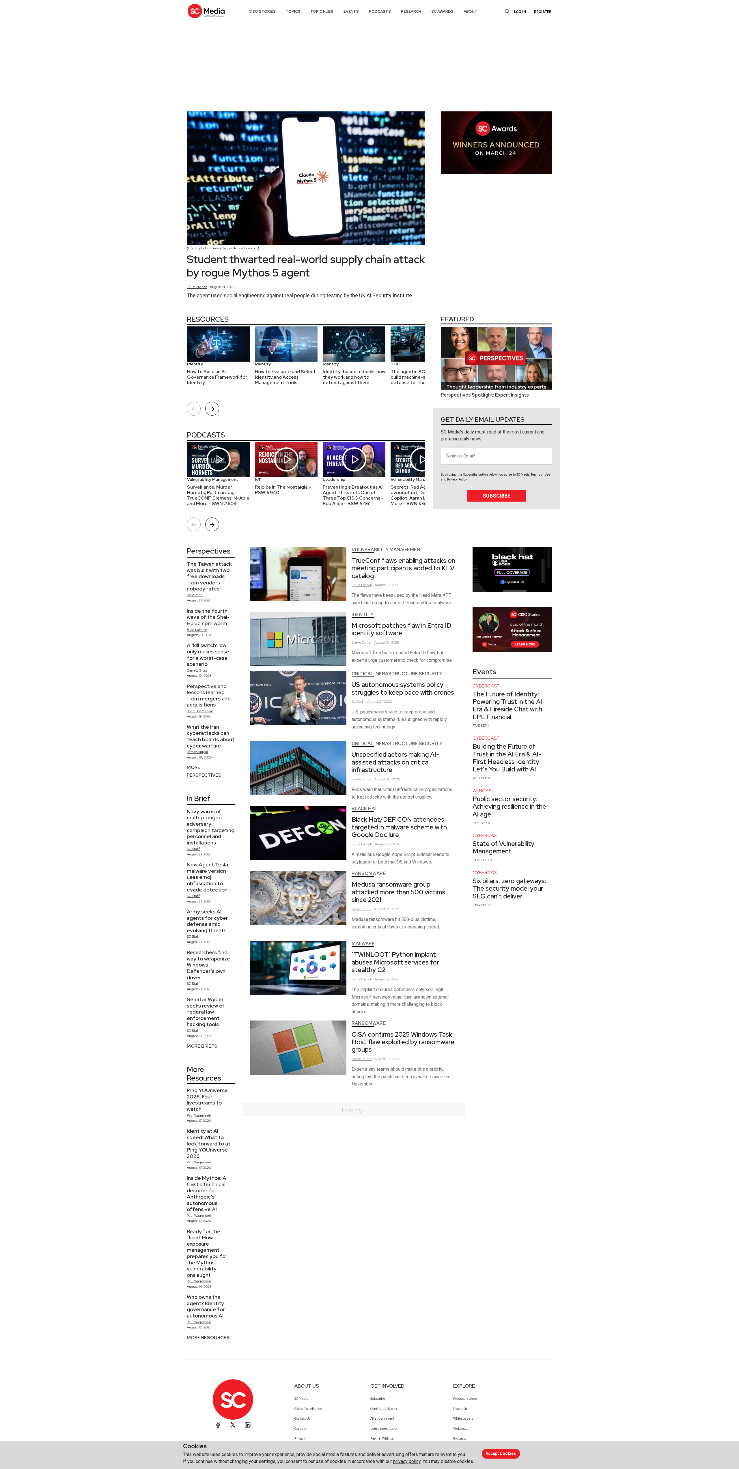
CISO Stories (262, 11)
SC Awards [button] (442, 11)
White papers (463, 1418)
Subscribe (496, 496)
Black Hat (365, 808)
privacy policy (407, 1461)
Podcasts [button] (380, 11)
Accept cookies (501, 1453)
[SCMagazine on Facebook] (218, 1424)
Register (542, 12)
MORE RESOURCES (208, 1338)
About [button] (470, 11)
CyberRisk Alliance (308, 1409)
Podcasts (459, 1438)
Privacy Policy (456, 479)
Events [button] (351, 11)
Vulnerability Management (388, 550)
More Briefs (202, 1046)
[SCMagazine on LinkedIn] (247, 1424)
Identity (363, 615)
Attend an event (382, 1418)
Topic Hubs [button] (321, 11)
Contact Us (302, 1418)
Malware (363, 944)
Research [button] (411, 11)
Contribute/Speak (383, 1409)
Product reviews (465, 1399)
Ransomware (369, 873)
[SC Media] (206, 11)
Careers (300, 1429)
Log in (520, 12)
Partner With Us (382, 1438)
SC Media (301, 1399)
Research (460, 1409)
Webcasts (460, 1429)
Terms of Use (540, 474)
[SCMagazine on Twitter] (232, 1424)
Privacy (299, 1438)
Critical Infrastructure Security (397, 674)
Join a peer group (383, 1429)
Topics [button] (293, 11)
